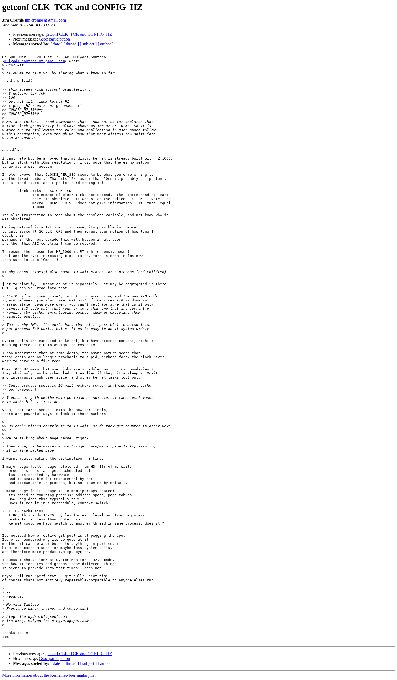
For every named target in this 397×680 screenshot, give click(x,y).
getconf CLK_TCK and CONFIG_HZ (78, 34)
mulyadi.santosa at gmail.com (34, 61)
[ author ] (105, 44)
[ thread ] (71, 44)
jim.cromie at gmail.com (45, 20)
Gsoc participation (54, 39)
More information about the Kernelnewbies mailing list (48, 675)
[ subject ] (88, 44)
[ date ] (56, 44)
